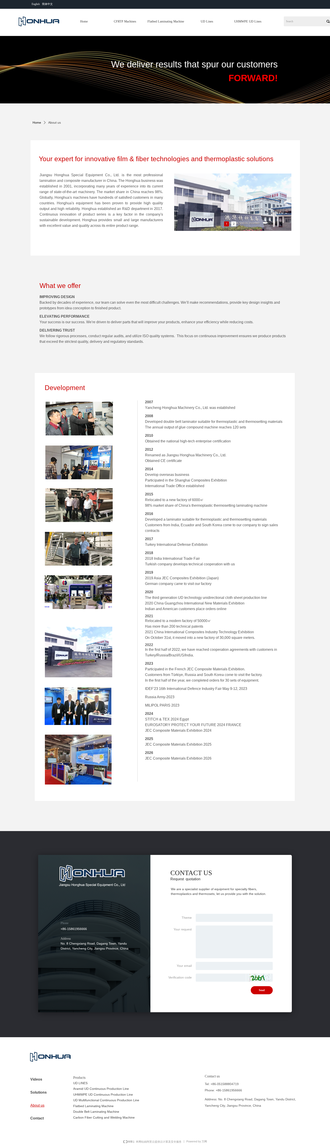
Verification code (180, 977)
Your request (183, 929)
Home (37, 122)
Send (262, 990)
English (36, 4)
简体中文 (47, 4)
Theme (187, 917)
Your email (184, 966)
